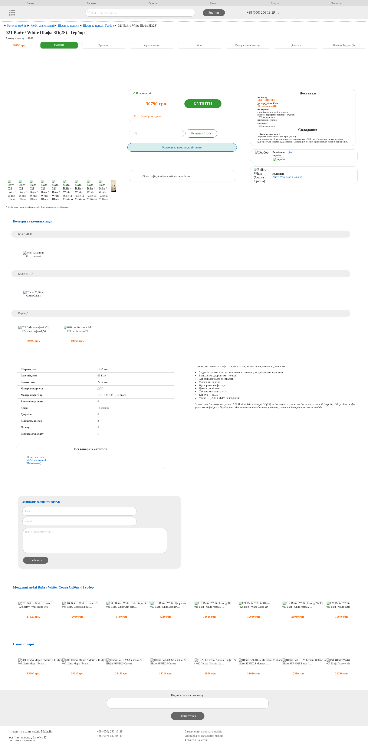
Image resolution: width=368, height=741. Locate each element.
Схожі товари (23, 644)
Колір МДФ (25, 273)
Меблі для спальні (36, 460)
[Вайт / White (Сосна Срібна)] (262, 175)
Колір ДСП (25, 234)
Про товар (103, 45)
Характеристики (152, 45)
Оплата (30, 3)
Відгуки (275, 3)
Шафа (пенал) (33, 463)
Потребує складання (151, 116)
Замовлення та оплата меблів (203, 731)
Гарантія (152, 3)
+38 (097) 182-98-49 (109, 735)
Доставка (91, 3)
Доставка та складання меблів (204, 735)
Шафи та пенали (35, 457)
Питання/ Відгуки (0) (344, 45)
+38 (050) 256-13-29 (261, 12)
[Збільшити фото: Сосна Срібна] (33, 292)
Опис (200, 45)
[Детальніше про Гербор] (262, 156)
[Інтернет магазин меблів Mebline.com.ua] (51, 12)
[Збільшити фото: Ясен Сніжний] (33, 253)
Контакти (336, 3)
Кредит (213, 3)
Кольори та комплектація (247, 45)
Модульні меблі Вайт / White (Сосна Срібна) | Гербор (53, 587)
